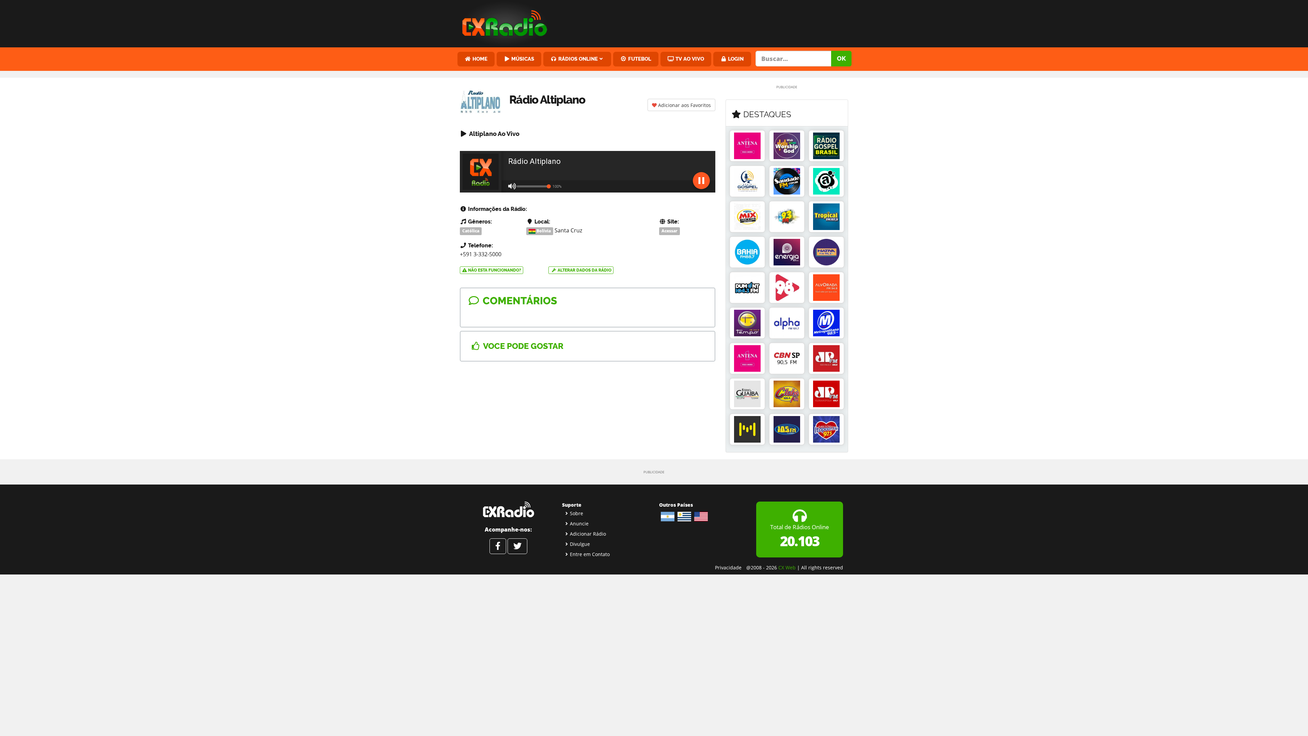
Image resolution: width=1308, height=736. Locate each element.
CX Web (787, 567)
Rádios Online (577, 59)
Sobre (576, 513)
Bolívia (543, 231)
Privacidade (728, 567)
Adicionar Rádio (588, 534)
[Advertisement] (706, 22)
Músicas (522, 59)
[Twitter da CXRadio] (517, 546)
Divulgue (580, 544)
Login (735, 59)
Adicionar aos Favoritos (684, 105)
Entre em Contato (590, 554)
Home (479, 59)
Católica (470, 231)
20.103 (799, 541)
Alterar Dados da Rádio (584, 270)
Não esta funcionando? (494, 270)
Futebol (639, 59)
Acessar (669, 231)
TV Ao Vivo (689, 59)
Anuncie (579, 523)
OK (841, 58)
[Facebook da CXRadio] (497, 546)
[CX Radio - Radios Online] (508, 509)
